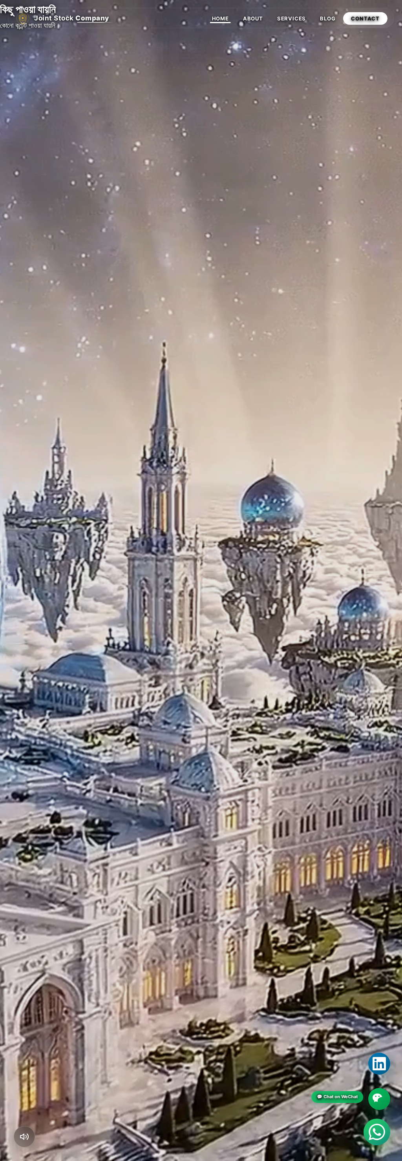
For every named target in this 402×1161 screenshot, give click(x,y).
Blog (327, 18)
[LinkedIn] (379, 1064)
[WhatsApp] (377, 1132)
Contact (365, 18)
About (253, 18)
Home (220, 18)
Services (291, 18)
